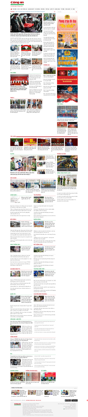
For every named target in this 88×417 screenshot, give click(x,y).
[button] (54, 11)
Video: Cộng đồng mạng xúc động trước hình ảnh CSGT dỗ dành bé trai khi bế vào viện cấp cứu (15, 54)
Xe (71, 9)
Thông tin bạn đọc (31, 370)
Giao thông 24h (23, 9)
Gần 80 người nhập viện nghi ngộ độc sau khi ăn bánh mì (17, 190)
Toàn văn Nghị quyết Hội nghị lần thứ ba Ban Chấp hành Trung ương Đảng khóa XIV (57, 148)
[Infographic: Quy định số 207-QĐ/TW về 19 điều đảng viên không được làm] (30, 142)
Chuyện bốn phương (40, 294)
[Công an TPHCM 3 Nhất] (67, 22)
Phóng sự (47, 65)
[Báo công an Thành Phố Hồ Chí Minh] (17, 3)
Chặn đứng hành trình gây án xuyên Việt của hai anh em (50, 157)
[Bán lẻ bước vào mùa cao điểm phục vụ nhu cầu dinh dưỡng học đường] (32, 392)
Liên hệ (23, 400)
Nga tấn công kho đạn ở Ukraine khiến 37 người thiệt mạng (49, 50)
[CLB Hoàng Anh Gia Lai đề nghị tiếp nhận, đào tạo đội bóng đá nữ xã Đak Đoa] (62, 125)
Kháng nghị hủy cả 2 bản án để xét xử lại (32, 383)
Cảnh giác (13, 195)
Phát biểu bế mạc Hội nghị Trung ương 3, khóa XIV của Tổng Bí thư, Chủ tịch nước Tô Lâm (71, 149)
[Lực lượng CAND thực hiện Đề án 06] (67, 75)
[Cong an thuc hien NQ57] (67, 57)
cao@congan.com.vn (72, 407)
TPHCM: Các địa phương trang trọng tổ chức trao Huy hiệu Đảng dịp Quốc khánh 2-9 (35, 83)
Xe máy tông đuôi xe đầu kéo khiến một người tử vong (26, 248)
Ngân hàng (37, 219)
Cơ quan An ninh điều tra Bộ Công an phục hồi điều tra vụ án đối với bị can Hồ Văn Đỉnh (37, 67)
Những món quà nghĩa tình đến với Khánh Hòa (47, 383)
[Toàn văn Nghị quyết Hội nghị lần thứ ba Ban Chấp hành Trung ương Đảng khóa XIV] (57, 142)
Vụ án (18, 9)
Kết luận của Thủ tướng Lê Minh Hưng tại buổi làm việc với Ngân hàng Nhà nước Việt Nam (50, 224)
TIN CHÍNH (12, 37)
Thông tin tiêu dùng (16, 387)
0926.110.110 (32, 400)
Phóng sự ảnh (61, 153)
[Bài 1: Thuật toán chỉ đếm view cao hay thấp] (50, 70)
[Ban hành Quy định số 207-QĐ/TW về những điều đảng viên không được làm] (44, 142)
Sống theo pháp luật (64, 172)
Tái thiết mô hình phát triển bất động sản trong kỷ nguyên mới (50, 248)
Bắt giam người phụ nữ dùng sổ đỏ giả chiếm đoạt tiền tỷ (26, 11)
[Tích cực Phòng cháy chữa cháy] (67, 40)
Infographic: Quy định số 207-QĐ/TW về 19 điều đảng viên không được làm (30, 148)
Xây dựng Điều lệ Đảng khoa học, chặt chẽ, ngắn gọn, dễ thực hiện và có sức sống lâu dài (16, 149)
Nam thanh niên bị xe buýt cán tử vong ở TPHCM (20, 262)
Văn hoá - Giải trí (15, 319)
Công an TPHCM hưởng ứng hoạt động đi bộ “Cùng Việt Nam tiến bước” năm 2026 (26, 53)
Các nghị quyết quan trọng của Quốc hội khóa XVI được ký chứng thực (49, 39)
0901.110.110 (38, 400)
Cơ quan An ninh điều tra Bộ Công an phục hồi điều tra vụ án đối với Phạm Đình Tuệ (49, 55)
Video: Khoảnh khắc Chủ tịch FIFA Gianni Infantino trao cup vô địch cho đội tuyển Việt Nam (73, 132)
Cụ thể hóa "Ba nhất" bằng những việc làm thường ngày (17, 383)
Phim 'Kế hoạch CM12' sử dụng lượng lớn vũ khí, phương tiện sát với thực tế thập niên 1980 (21, 322)
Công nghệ (67, 9)
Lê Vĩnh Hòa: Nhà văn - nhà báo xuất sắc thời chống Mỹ (44, 332)
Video (73, 9)
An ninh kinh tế (31, 9)
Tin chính (14, 9)
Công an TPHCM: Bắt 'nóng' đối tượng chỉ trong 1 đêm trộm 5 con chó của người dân (50, 164)
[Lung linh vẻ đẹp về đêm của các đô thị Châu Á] (67, 161)
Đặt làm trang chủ (16, 400)
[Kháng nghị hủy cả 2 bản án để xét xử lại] (33, 377)
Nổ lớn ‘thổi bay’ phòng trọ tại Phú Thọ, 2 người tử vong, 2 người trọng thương (26, 67)
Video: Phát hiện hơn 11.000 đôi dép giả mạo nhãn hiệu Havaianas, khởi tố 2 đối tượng (18, 111)
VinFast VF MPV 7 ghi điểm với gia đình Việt (42, 356)
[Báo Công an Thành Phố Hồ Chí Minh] (11, 9)
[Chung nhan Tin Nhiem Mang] (70, 408)
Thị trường (37, 9)
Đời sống (43, 9)
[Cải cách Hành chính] (67, 93)
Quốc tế (52, 9)
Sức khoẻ (13, 177)
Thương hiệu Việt (39, 269)
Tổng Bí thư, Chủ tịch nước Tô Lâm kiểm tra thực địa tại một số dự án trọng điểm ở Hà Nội (15, 67)
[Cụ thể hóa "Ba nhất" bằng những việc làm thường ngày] (17, 377)
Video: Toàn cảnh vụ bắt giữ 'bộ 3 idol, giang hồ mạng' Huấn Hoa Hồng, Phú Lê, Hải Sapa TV (34, 111)
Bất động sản (38, 244)
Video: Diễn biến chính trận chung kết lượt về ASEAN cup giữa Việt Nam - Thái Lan (67, 120)
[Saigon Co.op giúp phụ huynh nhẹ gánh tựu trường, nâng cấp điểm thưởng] (48, 392)
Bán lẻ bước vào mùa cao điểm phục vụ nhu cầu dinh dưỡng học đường (40, 393)
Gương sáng (57, 9)
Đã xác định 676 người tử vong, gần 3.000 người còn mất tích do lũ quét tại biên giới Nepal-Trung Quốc (26, 299)
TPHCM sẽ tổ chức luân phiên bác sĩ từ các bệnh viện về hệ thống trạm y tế (48, 191)
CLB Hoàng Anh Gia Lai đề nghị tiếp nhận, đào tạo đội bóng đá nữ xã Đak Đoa (61, 131)
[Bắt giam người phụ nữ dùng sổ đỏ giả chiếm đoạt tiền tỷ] (50, 16)
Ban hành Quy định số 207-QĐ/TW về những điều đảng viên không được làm (43, 148)
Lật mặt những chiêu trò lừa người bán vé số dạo (20, 215)
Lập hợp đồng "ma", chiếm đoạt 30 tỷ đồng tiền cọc (20, 286)
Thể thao (47, 9)
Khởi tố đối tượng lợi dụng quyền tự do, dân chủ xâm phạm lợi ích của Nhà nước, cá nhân (66, 189)
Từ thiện (62, 9)
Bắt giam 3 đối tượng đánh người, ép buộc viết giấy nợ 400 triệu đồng (50, 171)
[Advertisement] (53, 4)
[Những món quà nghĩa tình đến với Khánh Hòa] (48, 377)
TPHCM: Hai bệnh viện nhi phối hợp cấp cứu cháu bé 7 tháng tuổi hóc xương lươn (33, 191)
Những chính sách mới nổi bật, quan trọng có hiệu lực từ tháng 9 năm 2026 (37, 53)
